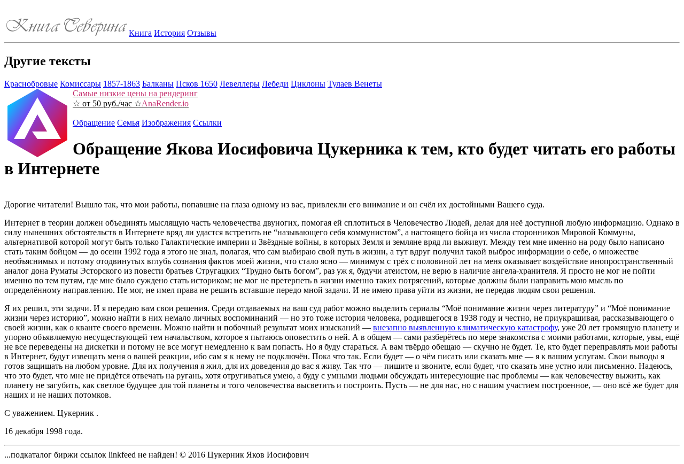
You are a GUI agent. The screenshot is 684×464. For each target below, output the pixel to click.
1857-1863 (121, 83)
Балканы (158, 83)
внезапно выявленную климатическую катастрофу (465, 327)
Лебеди (275, 83)
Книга (140, 32)
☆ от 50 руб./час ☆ (135, 98)
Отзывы (201, 32)
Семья (128, 122)
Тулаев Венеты (355, 83)
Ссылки (207, 122)
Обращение (94, 122)
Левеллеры (240, 83)
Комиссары (80, 83)
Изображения (166, 122)
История (169, 32)
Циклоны (308, 83)
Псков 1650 (196, 83)
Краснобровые (31, 83)
